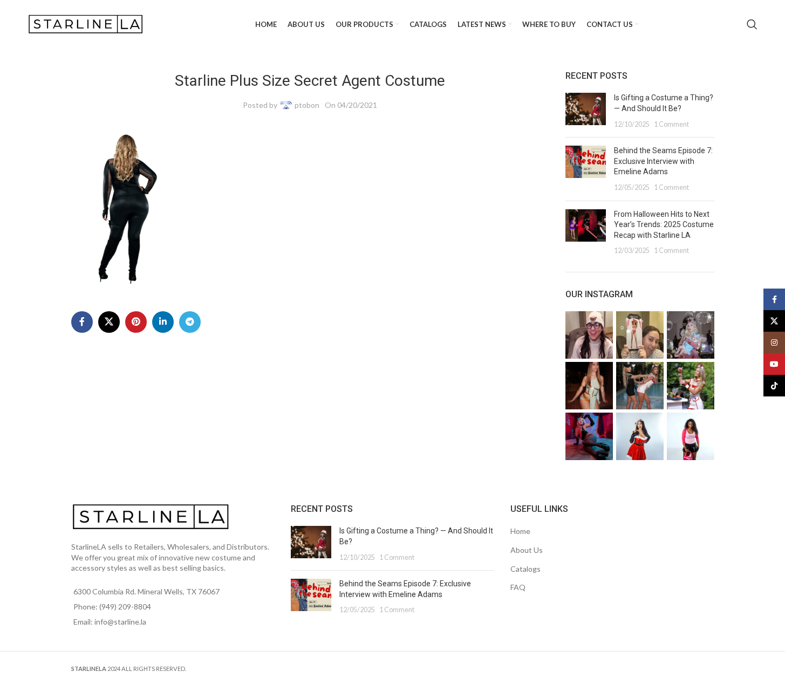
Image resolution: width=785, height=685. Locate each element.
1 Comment (671, 124)
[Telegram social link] (190, 322)
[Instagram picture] (589, 335)
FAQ (517, 587)
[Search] (752, 24)
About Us (526, 549)
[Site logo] (87, 23)
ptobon (307, 104)
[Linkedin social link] (163, 322)
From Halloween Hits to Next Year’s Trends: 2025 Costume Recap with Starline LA (664, 224)
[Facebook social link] (82, 322)
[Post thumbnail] (585, 111)
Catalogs (525, 568)
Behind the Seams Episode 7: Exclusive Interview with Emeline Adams (663, 161)
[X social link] (109, 322)
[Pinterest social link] (136, 322)
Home (520, 531)
